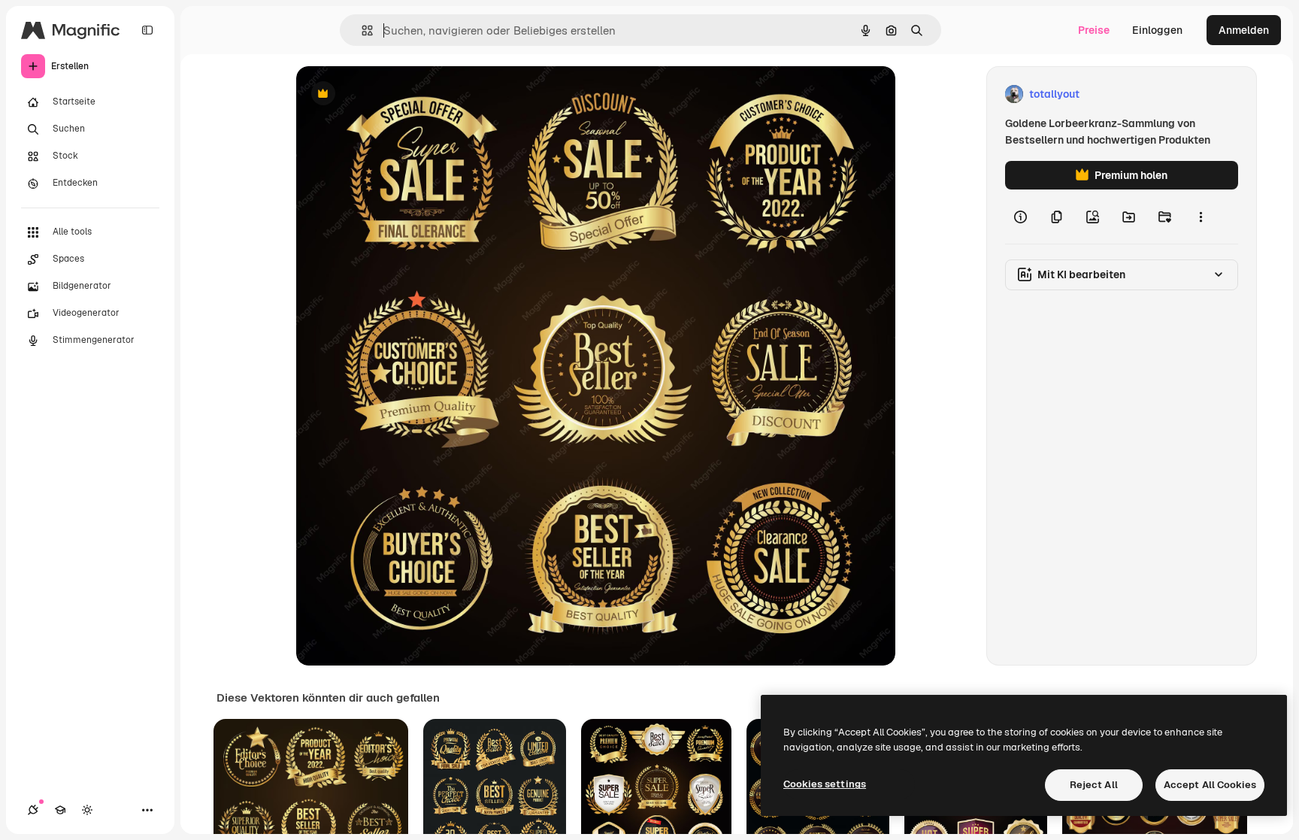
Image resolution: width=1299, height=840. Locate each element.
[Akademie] (60, 810)
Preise (1094, 30)
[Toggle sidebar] (147, 30)
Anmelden (1244, 30)
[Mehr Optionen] (1200, 217)
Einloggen (1157, 30)
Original (392, 94)
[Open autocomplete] (361, 30)
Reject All (1094, 784)
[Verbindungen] (33, 810)
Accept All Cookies (1210, 784)
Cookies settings (824, 784)
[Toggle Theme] (87, 810)
